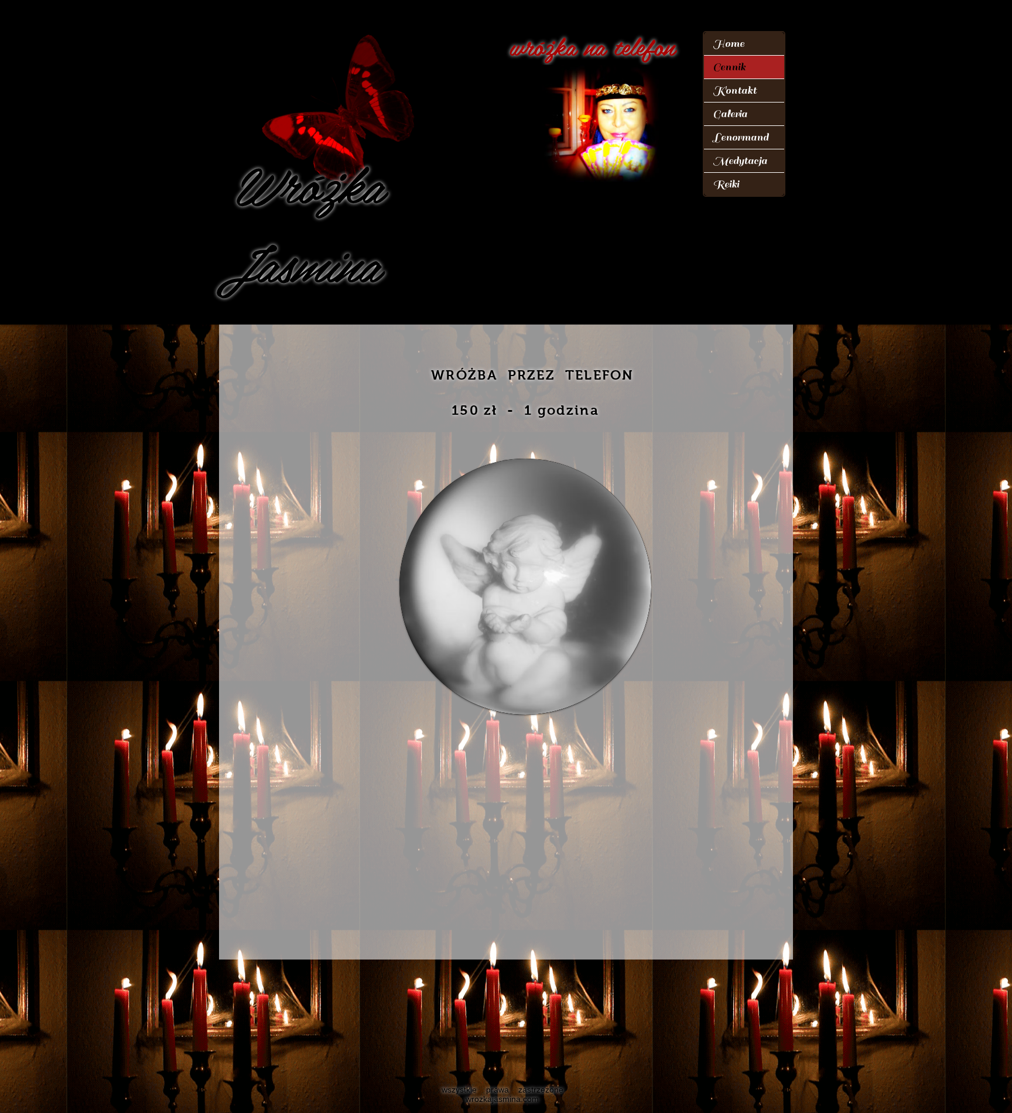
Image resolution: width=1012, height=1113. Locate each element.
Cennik (729, 67)
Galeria (730, 114)
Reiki (726, 184)
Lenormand (740, 137)
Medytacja (740, 161)
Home (728, 43)
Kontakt (735, 90)
